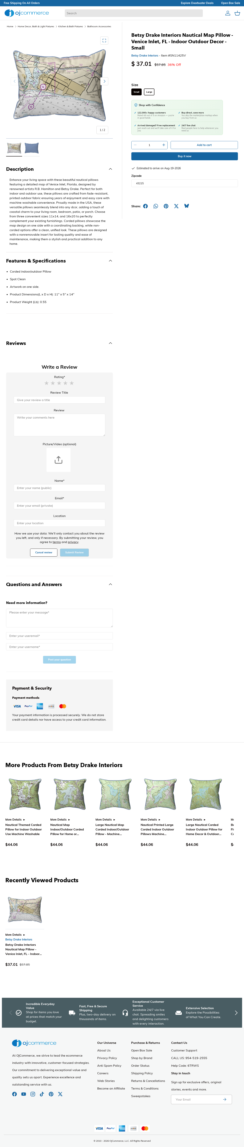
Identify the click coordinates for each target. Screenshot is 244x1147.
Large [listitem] (149, 91)
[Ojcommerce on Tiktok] (42, 1092)
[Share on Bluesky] (186, 206)
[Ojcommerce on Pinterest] (51, 1092)
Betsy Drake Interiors (144, 55)
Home (10, 26)
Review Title (59, 392)
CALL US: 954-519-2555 (189, 1058)
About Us (104, 1050)
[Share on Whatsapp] (156, 206)
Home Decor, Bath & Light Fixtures (36, 26)
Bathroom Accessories (99, 26)
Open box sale (230, 3)
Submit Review (74, 552)
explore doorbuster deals (197, 3)
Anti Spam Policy (109, 1065)
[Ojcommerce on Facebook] (14, 1092)
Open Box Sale (141, 1050)
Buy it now (184, 156)
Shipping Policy (142, 1073)
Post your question (59, 659)
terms (57, 542)
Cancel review (43, 552)
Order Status (140, 1065)
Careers (102, 1073)
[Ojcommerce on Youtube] (24, 1092)
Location (59, 516)
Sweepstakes (140, 1096)
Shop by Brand (141, 1058)
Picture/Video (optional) (59, 444)
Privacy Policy (107, 1058)
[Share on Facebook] (145, 206)
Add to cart (204, 145)
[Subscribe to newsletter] (224, 1099)
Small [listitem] (136, 91)
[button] (46, 382)
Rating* (59, 377)
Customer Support (184, 1050)
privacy (73, 542)
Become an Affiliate (111, 1088)
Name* (59, 481)
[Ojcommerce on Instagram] (33, 1092)
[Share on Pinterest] (166, 206)
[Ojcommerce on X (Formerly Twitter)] (60, 1092)
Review (59, 410)
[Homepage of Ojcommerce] (27, 13)
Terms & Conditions (145, 1088)
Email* (59, 498)
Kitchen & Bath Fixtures (70, 26)
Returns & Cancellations (148, 1081)
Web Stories (106, 1081)
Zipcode (136, 176)
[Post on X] (176, 206)
